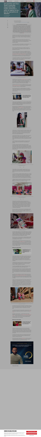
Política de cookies (31, 435)
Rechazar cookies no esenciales (31, 433)
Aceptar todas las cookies (32, 431)
